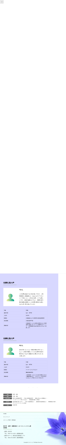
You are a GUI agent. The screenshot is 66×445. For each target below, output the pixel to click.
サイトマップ (6, 416)
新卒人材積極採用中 (17, 398)
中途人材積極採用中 (28, 398)
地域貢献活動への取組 (34, 399)
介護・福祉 (15, 396)
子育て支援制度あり (29, 401)
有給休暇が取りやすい (18, 401)
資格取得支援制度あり (41, 401)
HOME (4, 413)
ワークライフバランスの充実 (19, 403)
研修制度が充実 (52, 401)
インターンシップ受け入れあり (20, 399)
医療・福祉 (15, 394)
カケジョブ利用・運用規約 (9, 420)
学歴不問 (15, 405)
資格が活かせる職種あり (40, 398)
